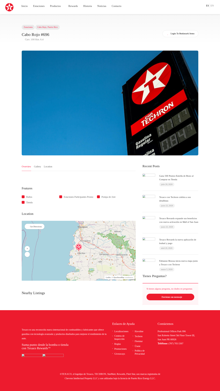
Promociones (120, 349)
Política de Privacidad (140, 352)
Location (48, 166)
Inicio (24, 5)
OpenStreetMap (118, 277)
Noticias (101, 5)
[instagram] (198, 5)
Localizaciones (121, 331)
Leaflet (108, 277)
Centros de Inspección (119, 337)
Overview (26, 166)
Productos (55, 5)
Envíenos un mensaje (171, 297)
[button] (27, 248)
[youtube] (203, 5)
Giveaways (119, 354)
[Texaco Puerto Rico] (9, 7)
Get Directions (36, 226)
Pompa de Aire (108, 197)
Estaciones (39, 5)
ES (207, 5)
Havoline (139, 331)
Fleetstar (139, 341)
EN (212, 5)
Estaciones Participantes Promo (78, 197)
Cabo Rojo (41, 27)
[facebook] (194, 5)
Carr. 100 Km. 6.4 (34, 39)
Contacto (116, 5)
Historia (87, 5)
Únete (137, 346)
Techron (138, 336)
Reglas (117, 344)
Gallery (37, 166)
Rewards (73, 5)
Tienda (29, 202)
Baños (29, 197)
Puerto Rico (53, 27)
